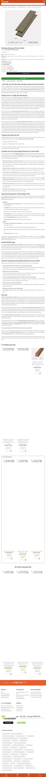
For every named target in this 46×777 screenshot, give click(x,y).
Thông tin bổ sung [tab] (11, 81)
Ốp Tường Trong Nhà (8, 223)
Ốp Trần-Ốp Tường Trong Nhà (20, 742)
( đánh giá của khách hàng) (12, 49)
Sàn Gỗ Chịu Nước (23, 740)
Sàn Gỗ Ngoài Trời (8, 213)
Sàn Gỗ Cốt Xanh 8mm (7, 761)
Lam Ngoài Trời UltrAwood (29, 56)
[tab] (3, 81)
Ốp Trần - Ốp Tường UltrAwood (34, 7)
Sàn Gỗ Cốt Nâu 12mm (7, 767)
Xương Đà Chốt (41, 246)
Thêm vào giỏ (26, 73)
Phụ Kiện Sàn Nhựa (23, 738)
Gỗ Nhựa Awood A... (37, 367)
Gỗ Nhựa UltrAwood (22, 7)
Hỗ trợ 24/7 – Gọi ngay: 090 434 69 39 (30, 716)
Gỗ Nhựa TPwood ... (8, 445)
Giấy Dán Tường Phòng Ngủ (17, 733)
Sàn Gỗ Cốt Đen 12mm (30, 767)
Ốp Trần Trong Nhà (17, 223)
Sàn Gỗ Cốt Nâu (23, 747)
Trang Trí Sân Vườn (8, 219)
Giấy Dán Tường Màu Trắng (18, 745)
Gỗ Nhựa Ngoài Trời (12, 7)
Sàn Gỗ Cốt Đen (17, 761)
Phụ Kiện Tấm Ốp (14, 754)
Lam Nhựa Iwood (26, 761)
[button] (44, 1)
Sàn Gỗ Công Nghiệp (22, 322)
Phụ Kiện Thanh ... (23, 554)
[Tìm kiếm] (44, 4)
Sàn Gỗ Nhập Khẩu (6, 740)
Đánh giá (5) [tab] (19, 81)
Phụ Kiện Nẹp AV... (9, 552)
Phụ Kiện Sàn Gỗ (30, 736)
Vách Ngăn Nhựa (18, 323)
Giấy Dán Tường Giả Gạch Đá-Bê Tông (10, 738)
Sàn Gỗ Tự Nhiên (35, 156)
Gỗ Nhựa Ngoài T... (9, 668)
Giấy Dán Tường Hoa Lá (7, 749)
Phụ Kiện (5, 551)
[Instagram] (6, 682)
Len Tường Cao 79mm (19, 765)
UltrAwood (9, 61)
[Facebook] (2, 682)
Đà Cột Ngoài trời (10, 217)
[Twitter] (4, 682)
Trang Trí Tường (6, 733)
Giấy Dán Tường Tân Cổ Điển (19, 756)
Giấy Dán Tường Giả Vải (7, 758)
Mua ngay (24, 78)
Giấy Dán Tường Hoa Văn (18, 767)
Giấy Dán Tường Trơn (21, 736)
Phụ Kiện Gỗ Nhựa (11, 551)
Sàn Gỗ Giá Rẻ (5, 747)
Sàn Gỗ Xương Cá (29, 765)
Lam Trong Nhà (29, 745)
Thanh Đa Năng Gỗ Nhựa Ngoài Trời (37, 59)
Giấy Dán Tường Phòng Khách (8, 736)
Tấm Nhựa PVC (37, 322)
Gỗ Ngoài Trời (7, 59)
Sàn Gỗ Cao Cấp (23, 754)
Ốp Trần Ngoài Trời (17, 203)
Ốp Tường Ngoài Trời (8, 203)
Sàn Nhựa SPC (30, 322)
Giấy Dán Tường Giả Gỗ (7, 770)
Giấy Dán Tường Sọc (6, 745)
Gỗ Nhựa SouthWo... (23, 445)
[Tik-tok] (11, 682)
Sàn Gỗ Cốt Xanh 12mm (7, 765)
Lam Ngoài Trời (13, 59)
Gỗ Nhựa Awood (35, 361)
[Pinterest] (9, 682)
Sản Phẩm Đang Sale (29, 749)
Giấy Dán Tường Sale (18, 749)
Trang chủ (4, 7)
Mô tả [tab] (3, 81)
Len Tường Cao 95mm (28, 758)
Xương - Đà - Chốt (23, 552)
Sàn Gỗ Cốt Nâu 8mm (7, 756)
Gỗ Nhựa (6, 290)
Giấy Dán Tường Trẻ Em (7, 742)
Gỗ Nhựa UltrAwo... (23, 666)
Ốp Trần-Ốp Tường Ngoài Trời (23, 59)
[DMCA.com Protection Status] (21, 722)
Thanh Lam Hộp (7, 233)
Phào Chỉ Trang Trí (9, 323)
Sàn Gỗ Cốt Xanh (14, 747)
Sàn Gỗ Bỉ (13, 763)
